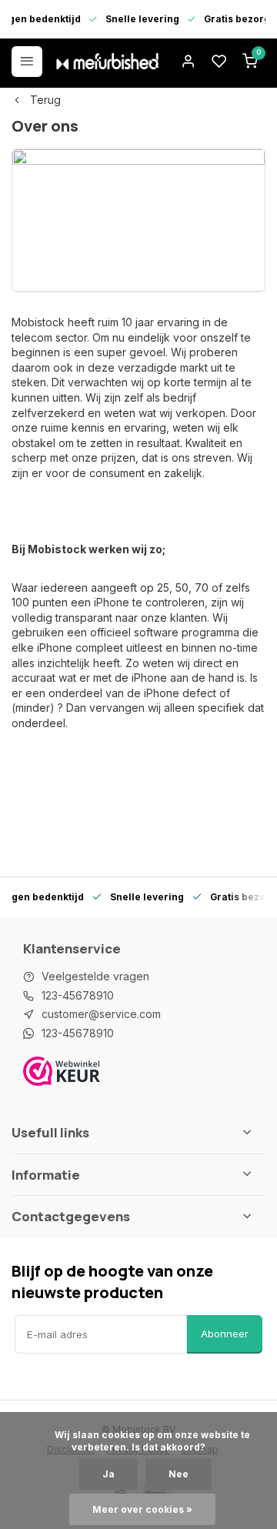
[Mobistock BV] (108, 61)
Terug (45, 99)
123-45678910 (78, 995)
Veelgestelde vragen (95, 976)
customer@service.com (101, 1013)
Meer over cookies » (142, 1509)
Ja (108, 1474)
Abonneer (225, 1333)
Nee (179, 1474)
